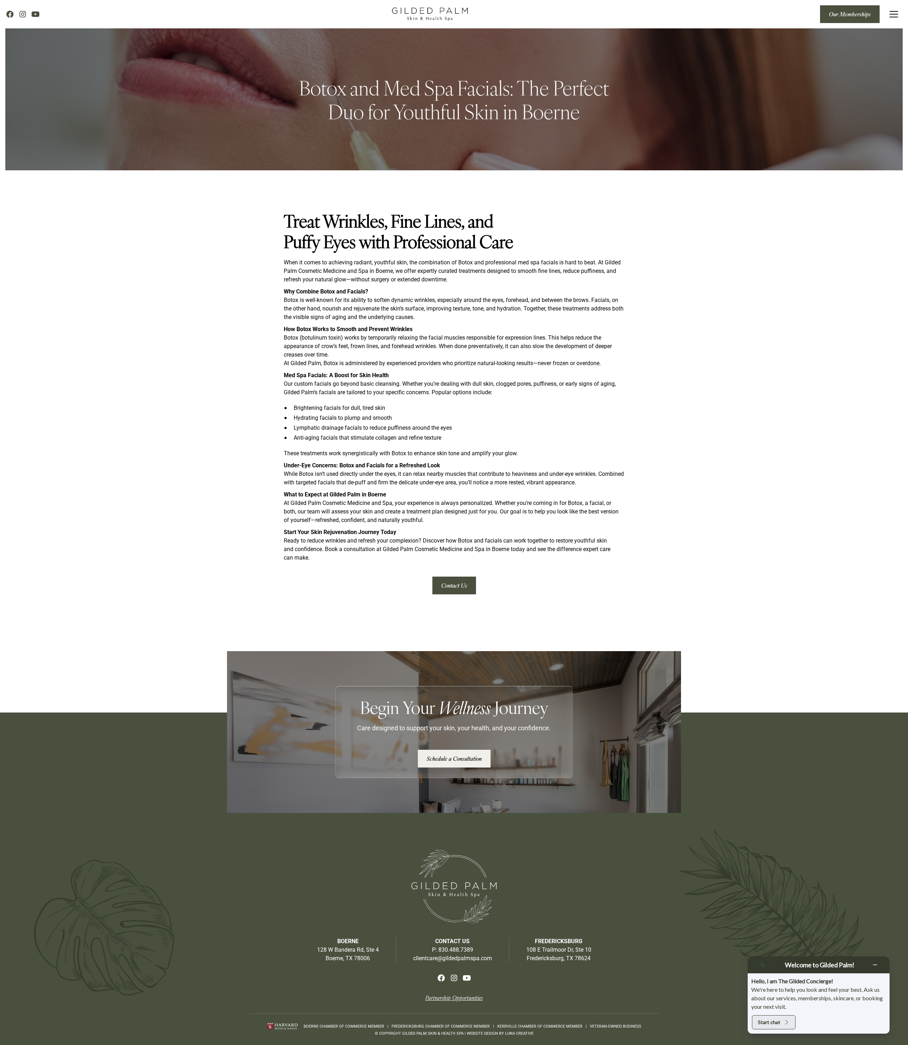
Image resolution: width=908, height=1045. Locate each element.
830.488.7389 (455, 949)
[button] (893, 14)
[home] (430, 14)
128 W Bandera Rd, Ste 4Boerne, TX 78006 (348, 954)
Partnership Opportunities (454, 998)
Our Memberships (850, 14)
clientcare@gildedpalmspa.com (452, 958)
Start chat (769, 1022)
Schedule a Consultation (454, 758)
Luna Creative (519, 1033)
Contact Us (454, 585)
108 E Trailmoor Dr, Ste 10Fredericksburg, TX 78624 (558, 954)
